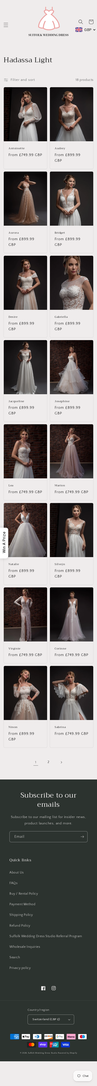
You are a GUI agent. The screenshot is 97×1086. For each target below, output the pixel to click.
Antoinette (16, 148)
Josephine (62, 401)
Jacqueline (16, 401)
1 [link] (35, 762)
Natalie (13, 564)
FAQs (13, 883)
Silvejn (60, 564)
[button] (6, 25)
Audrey (60, 148)
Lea (10, 486)
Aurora (13, 233)
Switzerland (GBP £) (46, 1019)
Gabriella (61, 317)
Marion (60, 486)
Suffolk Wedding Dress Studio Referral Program (45, 936)
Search (14, 957)
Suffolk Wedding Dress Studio (43, 1053)
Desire (13, 317)
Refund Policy (19, 926)
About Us (16, 872)
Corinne (60, 649)
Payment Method (22, 904)
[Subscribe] (82, 836)
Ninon (13, 727)
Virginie (14, 649)
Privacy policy (20, 968)
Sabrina (60, 727)
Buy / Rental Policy (23, 894)
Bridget (60, 233)
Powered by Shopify (67, 1053)
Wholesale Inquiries (24, 947)
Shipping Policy (21, 915)
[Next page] (61, 762)
